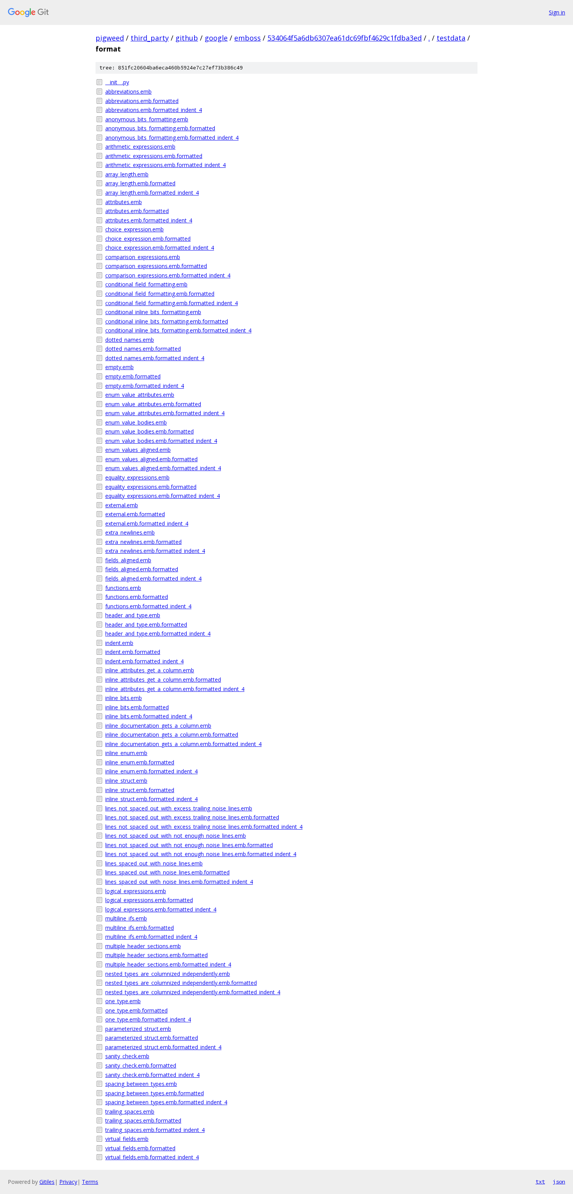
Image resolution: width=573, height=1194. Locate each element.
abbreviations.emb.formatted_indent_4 (153, 110)
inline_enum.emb (126, 753)
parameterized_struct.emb (138, 1028)
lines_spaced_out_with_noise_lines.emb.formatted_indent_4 (179, 881)
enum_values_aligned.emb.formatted (151, 459)
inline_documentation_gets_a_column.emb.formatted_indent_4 (183, 744)
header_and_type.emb (132, 615)
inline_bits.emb (123, 698)
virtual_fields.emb (127, 1138)
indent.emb (119, 643)
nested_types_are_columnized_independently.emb (167, 973)
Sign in (557, 12)
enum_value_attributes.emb (139, 394)
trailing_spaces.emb (129, 1111)
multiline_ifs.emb (126, 918)
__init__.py (117, 82)
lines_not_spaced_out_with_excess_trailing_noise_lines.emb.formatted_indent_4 (203, 826)
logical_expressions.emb (135, 891)
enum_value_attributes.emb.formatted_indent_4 (165, 413)
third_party (150, 38)
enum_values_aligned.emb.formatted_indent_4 (163, 468)
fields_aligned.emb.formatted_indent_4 (153, 578)
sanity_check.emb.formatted (140, 1065)
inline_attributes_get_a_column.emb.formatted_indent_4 (174, 689)
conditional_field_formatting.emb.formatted (159, 293)
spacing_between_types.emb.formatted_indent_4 (166, 1102)
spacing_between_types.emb (141, 1083)
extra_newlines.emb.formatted (143, 541)
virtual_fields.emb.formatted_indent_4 (152, 1157)
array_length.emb (127, 174)
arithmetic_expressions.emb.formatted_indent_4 (165, 165)
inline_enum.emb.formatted (139, 762)
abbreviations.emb (128, 91)
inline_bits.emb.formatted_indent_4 (148, 716)
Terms (90, 1181)
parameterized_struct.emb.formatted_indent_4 (163, 1047)
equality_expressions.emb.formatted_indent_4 (162, 495)
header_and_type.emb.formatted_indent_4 (157, 633)
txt (540, 1181)
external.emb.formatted (135, 514)
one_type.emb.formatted (136, 1010)
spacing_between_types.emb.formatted (154, 1093)
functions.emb (123, 588)
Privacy (68, 1181)
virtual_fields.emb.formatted (140, 1148)
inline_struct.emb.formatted (139, 790)
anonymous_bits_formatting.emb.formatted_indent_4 (172, 137)
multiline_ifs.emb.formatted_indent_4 (151, 936)
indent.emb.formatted (132, 652)
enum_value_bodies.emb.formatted (149, 431)
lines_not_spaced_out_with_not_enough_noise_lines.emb (175, 835)
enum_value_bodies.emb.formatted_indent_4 (161, 440)
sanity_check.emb (127, 1056)
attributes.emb (123, 202)
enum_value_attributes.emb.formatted (153, 404)
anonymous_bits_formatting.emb (146, 119)
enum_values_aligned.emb (138, 449)
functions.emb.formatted (136, 597)
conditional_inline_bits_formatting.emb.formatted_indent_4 (178, 330)
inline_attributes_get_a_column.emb (149, 670)
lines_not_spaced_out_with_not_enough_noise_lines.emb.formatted (189, 845)
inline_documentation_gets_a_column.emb (158, 725)
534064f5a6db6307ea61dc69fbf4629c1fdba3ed (344, 38)
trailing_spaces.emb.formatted (143, 1120)
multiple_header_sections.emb (143, 946)
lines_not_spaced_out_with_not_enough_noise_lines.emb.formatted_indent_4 (200, 854)
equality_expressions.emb (137, 477)
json (559, 1181)
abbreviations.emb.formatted (142, 101)
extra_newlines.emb (130, 532)
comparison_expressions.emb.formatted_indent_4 (167, 275)
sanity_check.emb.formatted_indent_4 (152, 1075)
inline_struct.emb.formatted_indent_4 (151, 799)
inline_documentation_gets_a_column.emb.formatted (171, 734)
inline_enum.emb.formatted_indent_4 (151, 771)
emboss (247, 38)
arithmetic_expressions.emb (140, 146)
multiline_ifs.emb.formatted (139, 927)
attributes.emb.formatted (137, 211)
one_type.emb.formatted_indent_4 (148, 1019)
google (216, 38)
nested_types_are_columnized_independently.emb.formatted (181, 982)
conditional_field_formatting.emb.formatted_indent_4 (171, 303)
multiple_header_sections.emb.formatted (156, 955)
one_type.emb (123, 1001)
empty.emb (119, 367)
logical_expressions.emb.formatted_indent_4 (160, 909)
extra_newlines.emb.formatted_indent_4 (155, 550)
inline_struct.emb (126, 780)
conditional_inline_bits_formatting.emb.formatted (166, 321)
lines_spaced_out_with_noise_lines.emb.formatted (167, 872)
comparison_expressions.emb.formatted (156, 266)
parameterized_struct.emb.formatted (151, 1037)
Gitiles (47, 1181)
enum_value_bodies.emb (136, 422)
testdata (451, 38)
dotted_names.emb (129, 339)
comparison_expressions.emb (142, 257)
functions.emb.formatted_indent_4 (148, 606)
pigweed (110, 38)
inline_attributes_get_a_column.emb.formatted (163, 679)
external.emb (121, 505)
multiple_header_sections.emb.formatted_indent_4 (168, 964)
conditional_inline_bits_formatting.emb (153, 312)
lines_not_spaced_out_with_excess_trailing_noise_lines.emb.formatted (192, 817)
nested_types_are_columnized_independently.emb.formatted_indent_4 (192, 992)
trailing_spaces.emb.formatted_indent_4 (155, 1130)
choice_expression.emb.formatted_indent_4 (159, 247)
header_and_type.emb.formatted (146, 624)
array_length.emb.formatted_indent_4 (152, 192)
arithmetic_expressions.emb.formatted (153, 156)
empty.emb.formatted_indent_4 (144, 385)
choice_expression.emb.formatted (148, 238)
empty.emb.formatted (133, 376)
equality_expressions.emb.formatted (150, 486)
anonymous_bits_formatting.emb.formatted (160, 128)
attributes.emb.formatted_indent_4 (148, 220)
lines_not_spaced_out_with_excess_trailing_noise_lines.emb (178, 808)
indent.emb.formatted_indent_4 (144, 661)
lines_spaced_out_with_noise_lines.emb (154, 863)
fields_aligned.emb (128, 560)
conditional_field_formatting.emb (146, 284)
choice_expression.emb (134, 229)
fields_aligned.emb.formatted (141, 569)
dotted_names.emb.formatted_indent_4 (154, 358)
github (186, 38)
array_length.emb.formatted (140, 183)
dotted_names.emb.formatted (143, 348)
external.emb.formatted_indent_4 (146, 523)
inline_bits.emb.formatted (137, 707)
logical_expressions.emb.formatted (149, 900)
